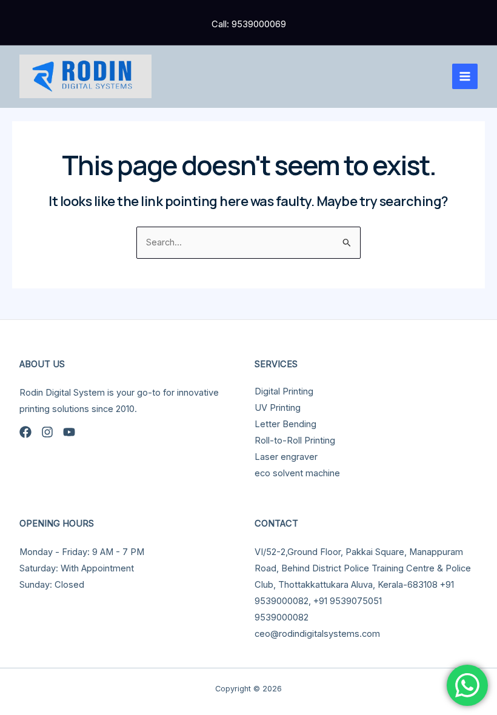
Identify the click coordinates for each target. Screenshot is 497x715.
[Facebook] (25, 432)
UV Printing (278, 407)
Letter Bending (285, 424)
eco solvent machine (297, 473)
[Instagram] (47, 432)
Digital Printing (284, 391)
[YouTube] (69, 432)
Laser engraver (286, 456)
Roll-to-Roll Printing (295, 440)
